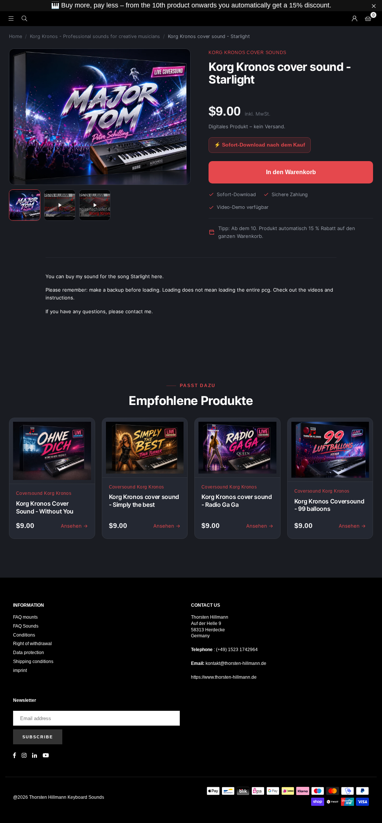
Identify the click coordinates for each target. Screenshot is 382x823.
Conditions (24, 635)
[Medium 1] (24, 205)
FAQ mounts (25, 617)
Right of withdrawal (32, 643)
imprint (20, 670)
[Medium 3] (94, 205)
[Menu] (11, 18)
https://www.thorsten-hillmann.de (224, 677)
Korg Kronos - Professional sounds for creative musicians (95, 36)
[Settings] (354, 18)
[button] (368, 18)
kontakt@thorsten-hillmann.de (236, 663)
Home (15, 36)
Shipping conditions (33, 661)
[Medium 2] (59, 205)
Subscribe (37, 737)
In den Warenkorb (291, 172)
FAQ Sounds (25, 626)
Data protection (28, 652)
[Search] (24, 18)
